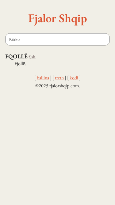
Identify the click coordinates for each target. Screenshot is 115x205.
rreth (59, 77)
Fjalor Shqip (57, 18)
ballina (43, 77)
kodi (74, 77)
